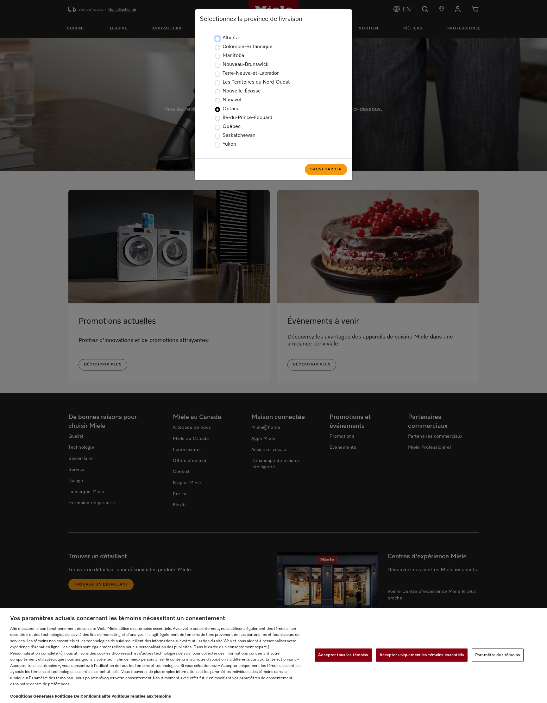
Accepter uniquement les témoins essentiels (422, 655)
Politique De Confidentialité (82, 696)
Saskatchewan (239, 135)
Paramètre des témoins (497, 655)
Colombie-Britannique (248, 46)
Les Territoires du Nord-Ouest (256, 82)
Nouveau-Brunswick (245, 64)
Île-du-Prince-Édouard (247, 117)
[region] (273, 655)
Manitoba (233, 55)
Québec (232, 126)
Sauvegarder (326, 169)
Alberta (231, 38)
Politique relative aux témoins (141, 696)
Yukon (229, 144)
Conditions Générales (32, 696)
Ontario (231, 108)
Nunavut (232, 100)
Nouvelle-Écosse (242, 91)
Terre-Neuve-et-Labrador (251, 73)
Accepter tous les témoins (343, 655)
